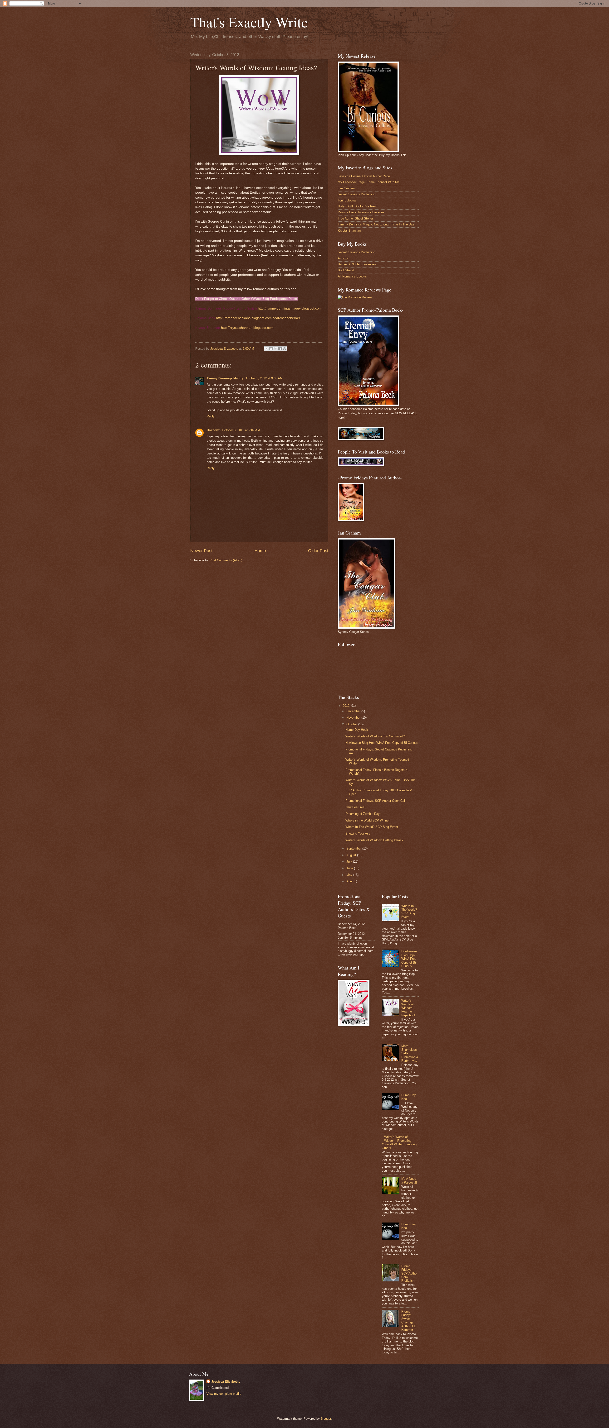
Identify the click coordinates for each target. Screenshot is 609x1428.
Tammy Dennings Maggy (225, 378)
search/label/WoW (258, 318)
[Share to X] (275, 348)
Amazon (343, 258)
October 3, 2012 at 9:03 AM (264, 378)
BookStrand (346, 270)
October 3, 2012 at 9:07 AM (241, 430)
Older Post (318, 550)
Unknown (214, 430)
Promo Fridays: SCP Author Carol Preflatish (409, 1273)
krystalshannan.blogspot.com (247, 328)
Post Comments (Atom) (226, 560)
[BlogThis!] (271, 348)
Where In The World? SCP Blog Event (371, 827)
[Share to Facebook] (280, 348)
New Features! (355, 807)
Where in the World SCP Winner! (367, 820)
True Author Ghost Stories (356, 218)
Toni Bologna (347, 200)
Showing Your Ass (357, 833)
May (349, 875)
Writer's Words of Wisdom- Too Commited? (375, 736)
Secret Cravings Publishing (356, 194)
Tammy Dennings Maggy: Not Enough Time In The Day (376, 224)
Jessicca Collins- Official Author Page (364, 176)
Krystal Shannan (349, 230)
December (353, 711)
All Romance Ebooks (352, 276)
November (353, 717)
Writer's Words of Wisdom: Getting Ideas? (374, 840)
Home (260, 550)
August (351, 855)
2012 (346, 705)
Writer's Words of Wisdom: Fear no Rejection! (408, 1008)
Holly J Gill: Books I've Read (357, 206)
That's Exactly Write (249, 21)
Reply (211, 416)
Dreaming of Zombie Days (363, 814)
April (350, 881)
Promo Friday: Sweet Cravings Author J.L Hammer (408, 1321)
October (352, 724)
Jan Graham (346, 188)
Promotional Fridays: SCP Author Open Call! (376, 800)
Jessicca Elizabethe (225, 1381)
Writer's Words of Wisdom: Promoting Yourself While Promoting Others (399, 1142)
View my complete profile (223, 1393)
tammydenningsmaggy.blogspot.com (290, 308)
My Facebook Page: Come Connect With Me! (369, 182)
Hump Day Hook (356, 729)
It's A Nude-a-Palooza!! (409, 1180)
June (350, 868)
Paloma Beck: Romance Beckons (361, 212)
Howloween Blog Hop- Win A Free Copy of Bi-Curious (381, 743)
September (354, 848)
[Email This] (266, 348)
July (349, 861)
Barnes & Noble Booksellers (357, 264)
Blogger (326, 1418)
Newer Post (201, 550)
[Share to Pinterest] (284, 348)
